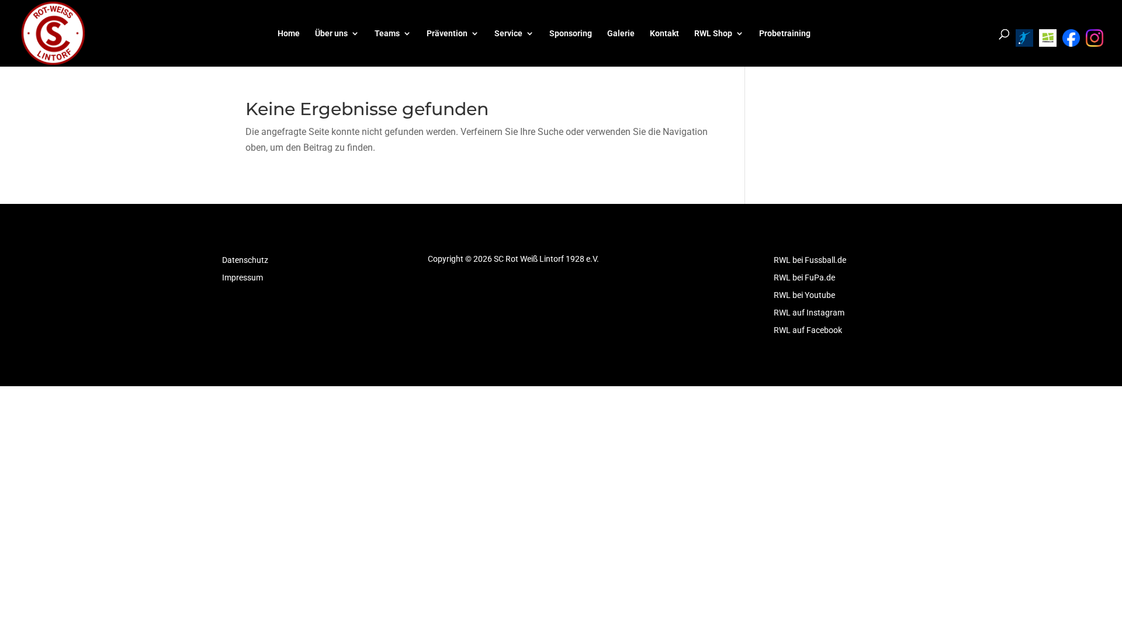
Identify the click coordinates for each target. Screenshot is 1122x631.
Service (508, 33)
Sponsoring (570, 33)
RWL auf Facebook (808, 330)
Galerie (621, 33)
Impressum (242, 277)
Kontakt (664, 33)
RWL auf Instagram (809, 312)
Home (289, 33)
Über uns (331, 33)
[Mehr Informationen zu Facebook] (1071, 38)
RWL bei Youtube (804, 295)
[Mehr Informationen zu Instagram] (1094, 38)
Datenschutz (245, 260)
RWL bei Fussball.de (810, 260)
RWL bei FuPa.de (804, 277)
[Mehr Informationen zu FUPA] (1024, 38)
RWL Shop (713, 33)
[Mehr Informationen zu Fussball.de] (1048, 38)
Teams (387, 33)
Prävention (447, 33)
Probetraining (785, 33)
